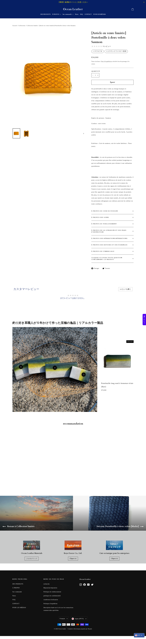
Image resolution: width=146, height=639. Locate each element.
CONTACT (88, 14)
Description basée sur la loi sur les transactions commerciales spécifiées (58, 609)
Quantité (95, 71)
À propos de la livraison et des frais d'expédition (108, 231)
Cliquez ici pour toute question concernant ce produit (106, 258)
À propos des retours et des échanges (109, 245)
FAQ (81, 14)
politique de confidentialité (52, 596)
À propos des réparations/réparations (109, 238)
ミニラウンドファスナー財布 (116, 51)
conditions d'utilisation (51, 599)
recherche (47, 584)
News (76, 14)
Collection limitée (32, 25)
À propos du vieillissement (104, 224)
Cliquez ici (73, 558)
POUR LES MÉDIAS (99, 14)
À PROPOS (55, 14)
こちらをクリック (31, 558)
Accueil (14, 25)
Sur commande (67, 14)
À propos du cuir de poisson (104, 211)
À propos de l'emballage (102, 251)
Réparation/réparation (50, 588)
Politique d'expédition (51, 603)
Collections (21, 25)
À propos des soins (100, 217)
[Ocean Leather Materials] (31, 545)
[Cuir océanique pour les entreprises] (114, 545)
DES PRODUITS (45, 14)
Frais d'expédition (106, 61)
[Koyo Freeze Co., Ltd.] (73, 545)
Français (62, 618)
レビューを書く (125, 289)
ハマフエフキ (97, 51)
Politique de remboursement (52, 592)
